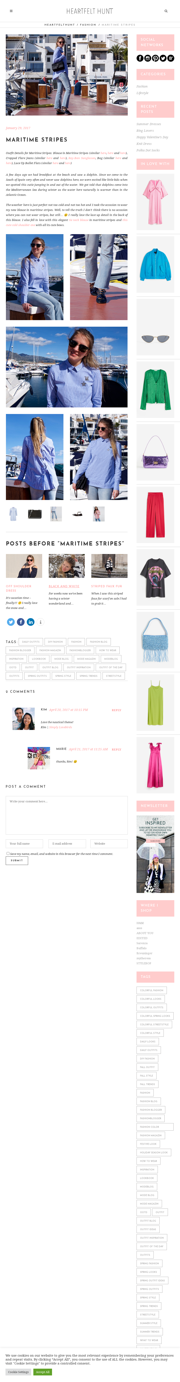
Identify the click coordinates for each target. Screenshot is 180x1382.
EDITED (142, 938)
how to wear (107, 650)
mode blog (61, 659)
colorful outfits (151, 1008)
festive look (148, 1144)
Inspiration (16, 659)
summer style (148, 1323)
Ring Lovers (145, 130)
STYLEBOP (144, 963)
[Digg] (170, 60)
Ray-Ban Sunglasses (81, 158)
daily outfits (31, 642)
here (103, 153)
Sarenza (142, 943)
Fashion (88, 25)
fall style (146, 1076)
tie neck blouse (78, 220)
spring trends (88, 676)
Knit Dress (144, 144)
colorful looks (150, 999)
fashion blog (98, 642)
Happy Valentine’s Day (152, 137)
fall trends (147, 1084)
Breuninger (145, 953)
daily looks (147, 1042)
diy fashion (55, 642)
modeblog (111, 659)
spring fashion (149, 1264)
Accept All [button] (42, 1372)
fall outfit (147, 1067)
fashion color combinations (149, 1128)
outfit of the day (110, 667)
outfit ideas (148, 1229)
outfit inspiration (79, 667)
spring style (63, 676)
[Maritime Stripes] (67, 75)
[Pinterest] (155, 60)
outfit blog (50, 667)
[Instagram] (147, 60)
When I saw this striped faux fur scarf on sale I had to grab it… (109, 598)
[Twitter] (163, 60)
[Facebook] (140, 60)
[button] (11, 622)
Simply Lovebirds (60, 727)
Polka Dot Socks (148, 150)
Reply (116, 710)
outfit (29, 667)
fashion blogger (20, 650)
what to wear (149, 1340)
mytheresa (144, 958)
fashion (76, 642)
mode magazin (86, 659)
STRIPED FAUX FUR (106, 586)
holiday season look (154, 1153)
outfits (14, 676)
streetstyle (113, 676)
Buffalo (142, 948)
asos (139, 928)
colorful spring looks (155, 1016)
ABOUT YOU (145, 933)
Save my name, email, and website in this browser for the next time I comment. (61, 854)
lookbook (39, 659)
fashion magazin (50, 650)
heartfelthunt (60, 25)
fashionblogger (80, 650)
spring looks (148, 1272)
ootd (12, 667)
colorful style (150, 1033)
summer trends (149, 1332)
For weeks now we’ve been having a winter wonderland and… (66, 598)
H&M (140, 923)
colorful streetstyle (154, 1025)
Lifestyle (142, 93)
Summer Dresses (149, 124)
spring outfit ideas (152, 1281)
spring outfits (37, 676)
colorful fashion (151, 990)
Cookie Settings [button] (18, 1372)
